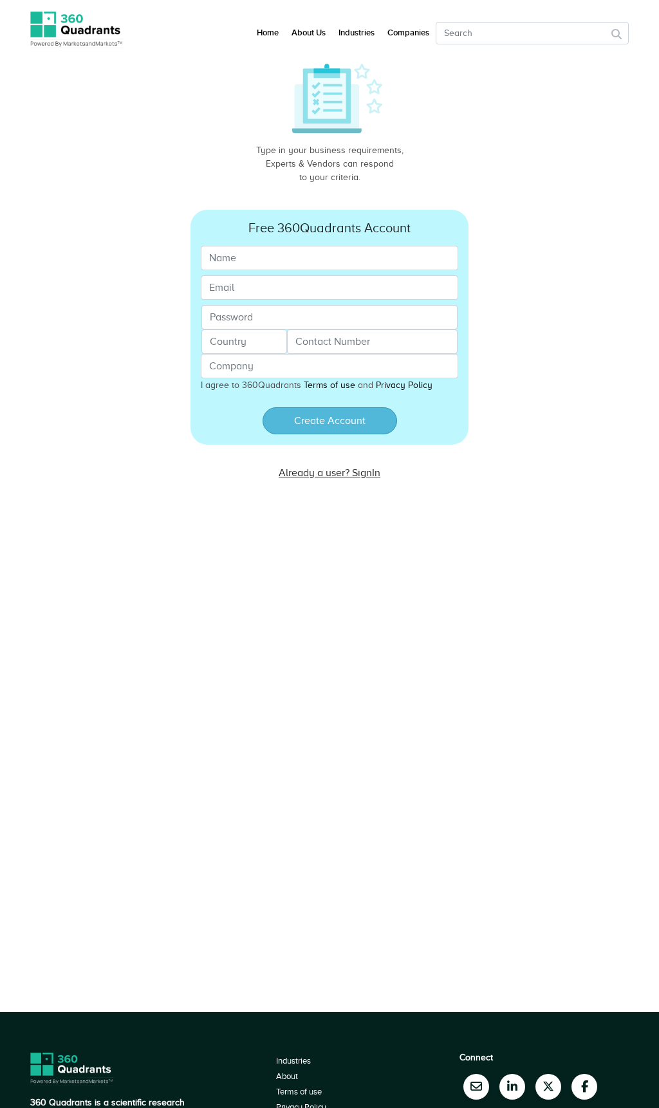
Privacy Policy (404, 385)
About (287, 1076)
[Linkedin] (512, 1087)
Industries (357, 33)
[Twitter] (548, 1087)
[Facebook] (584, 1087)
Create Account (330, 421)
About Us (309, 33)
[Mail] (476, 1087)
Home (268, 33)
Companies (408, 33)
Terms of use (329, 385)
